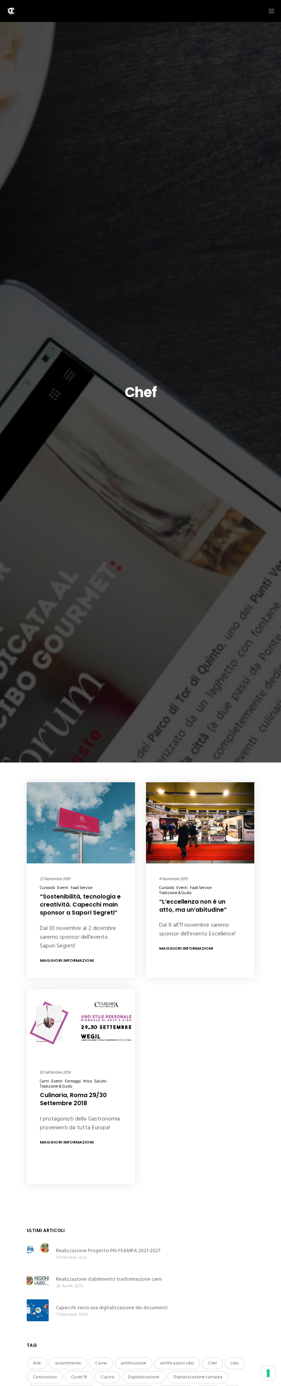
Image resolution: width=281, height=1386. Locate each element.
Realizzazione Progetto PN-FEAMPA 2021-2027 (108, 1250)
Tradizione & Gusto (175, 893)
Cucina (107, 1377)
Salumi (100, 1081)
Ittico (87, 1081)
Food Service (81, 888)
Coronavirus (45, 1377)
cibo (235, 1363)
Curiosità (47, 888)
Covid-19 (79, 1377)
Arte (37, 1363)
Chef (212, 1363)
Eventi (62, 888)
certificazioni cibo (177, 1363)
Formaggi (73, 1081)
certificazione (133, 1363)
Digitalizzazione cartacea (197, 1377)
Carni (44, 1081)
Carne (101, 1363)
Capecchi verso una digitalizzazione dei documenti (112, 1307)
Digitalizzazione (144, 1377)
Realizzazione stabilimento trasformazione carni (109, 1279)
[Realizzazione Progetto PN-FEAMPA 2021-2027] (38, 1253)
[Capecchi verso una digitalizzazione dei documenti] (38, 1310)
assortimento (68, 1363)
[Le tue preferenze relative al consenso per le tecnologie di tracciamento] (268, 1373)
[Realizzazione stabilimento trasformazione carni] (38, 1282)
